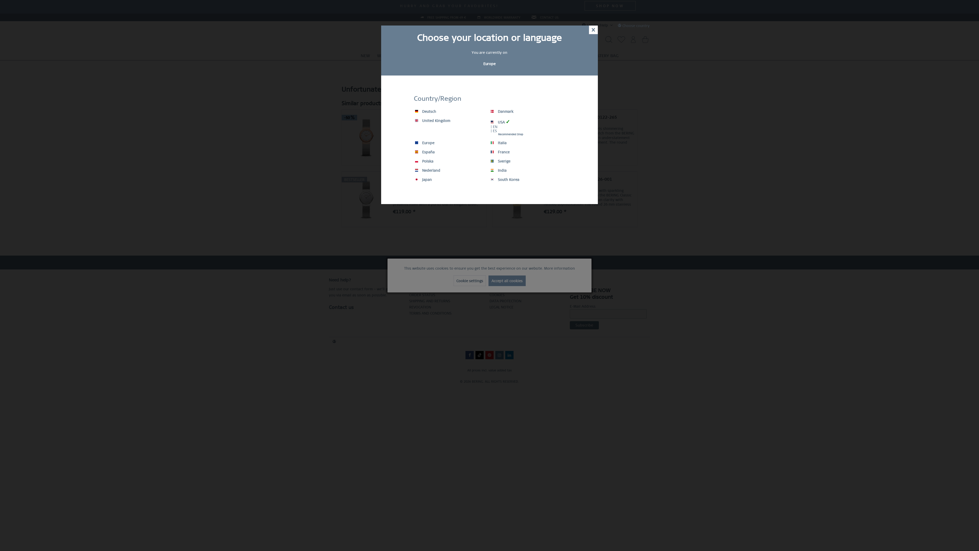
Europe (427, 143)
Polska (427, 161)
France (503, 152)
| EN (494, 127)
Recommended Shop (510, 134)
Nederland (430, 170)
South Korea (508, 180)
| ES (494, 131)
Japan (426, 180)
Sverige (503, 161)
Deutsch (428, 111)
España (428, 152)
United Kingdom (435, 121)
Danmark (505, 111)
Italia (502, 143)
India (502, 170)
